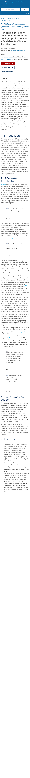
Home (2, 18)
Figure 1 (3, 184)
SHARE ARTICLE (8, 67)
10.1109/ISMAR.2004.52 (18, 50)
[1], (14, 144)
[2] (17, 161)
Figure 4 (11, 338)
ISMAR (18, 18)
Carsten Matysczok (7, 57)
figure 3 (22, 332)
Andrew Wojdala (6, 59)
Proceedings (10, 18)
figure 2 (14, 238)
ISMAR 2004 (6, 20)
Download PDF (9, 63)
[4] (26, 286)
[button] (27, 13)
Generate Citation (8, 71)
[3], (20, 268)
